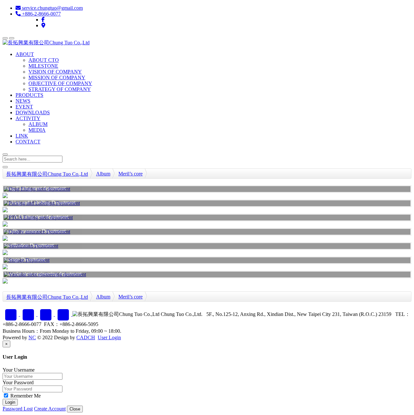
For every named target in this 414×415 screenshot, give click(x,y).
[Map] (43, 25)
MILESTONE (43, 66)
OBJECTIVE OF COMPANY (60, 83)
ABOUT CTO (43, 60)
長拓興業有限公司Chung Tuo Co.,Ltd (47, 174)
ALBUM (38, 124)
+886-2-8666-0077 (41, 14)
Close (75, 409)
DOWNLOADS (33, 112)
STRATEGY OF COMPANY (59, 89)
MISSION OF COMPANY (56, 77)
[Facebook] (43, 19)
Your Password (18, 382)
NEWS (23, 101)
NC (32, 337)
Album (103, 173)
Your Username (19, 370)
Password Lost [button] (18, 408)
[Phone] (46, 314)
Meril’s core (130, 173)
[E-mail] (29, 314)
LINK (22, 136)
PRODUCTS (29, 95)
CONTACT (28, 141)
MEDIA (37, 130)
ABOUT (25, 54)
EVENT (24, 106)
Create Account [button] (50, 408)
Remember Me (25, 395)
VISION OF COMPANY (55, 71)
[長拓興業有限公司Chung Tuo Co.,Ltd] (46, 42)
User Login (109, 337)
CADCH (85, 337)
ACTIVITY (28, 118)
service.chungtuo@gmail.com (52, 8)
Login (10, 402)
